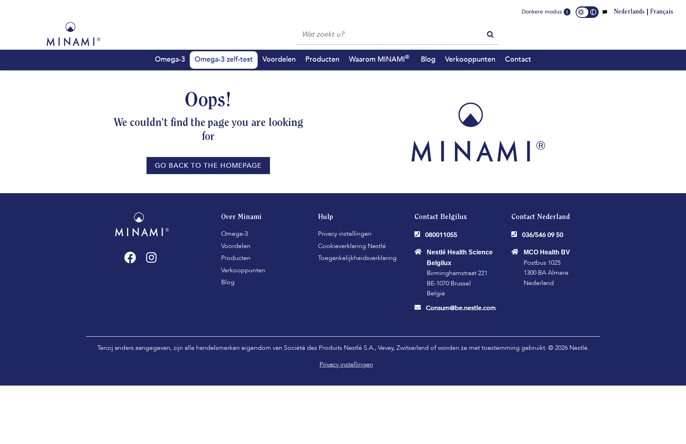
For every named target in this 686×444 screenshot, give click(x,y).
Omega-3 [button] (170, 59)
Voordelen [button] (279, 59)
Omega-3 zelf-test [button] (224, 59)
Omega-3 (234, 233)
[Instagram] (151, 258)
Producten (236, 258)
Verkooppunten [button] (470, 59)
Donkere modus (542, 12)
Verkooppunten (243, 270)
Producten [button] (322, 59)
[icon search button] (490, 34)
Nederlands (629, 12)
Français (661, 12)
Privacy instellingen (345, 233)
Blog (228, 282)
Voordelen (236, 246)
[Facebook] (130, 258)
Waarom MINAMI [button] (379, 58)
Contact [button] (518, 59)
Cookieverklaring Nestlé (352, 246)
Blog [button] (428, 59)
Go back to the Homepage (208, 165)
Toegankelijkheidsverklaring (357, 258)
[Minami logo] (73, 34)
